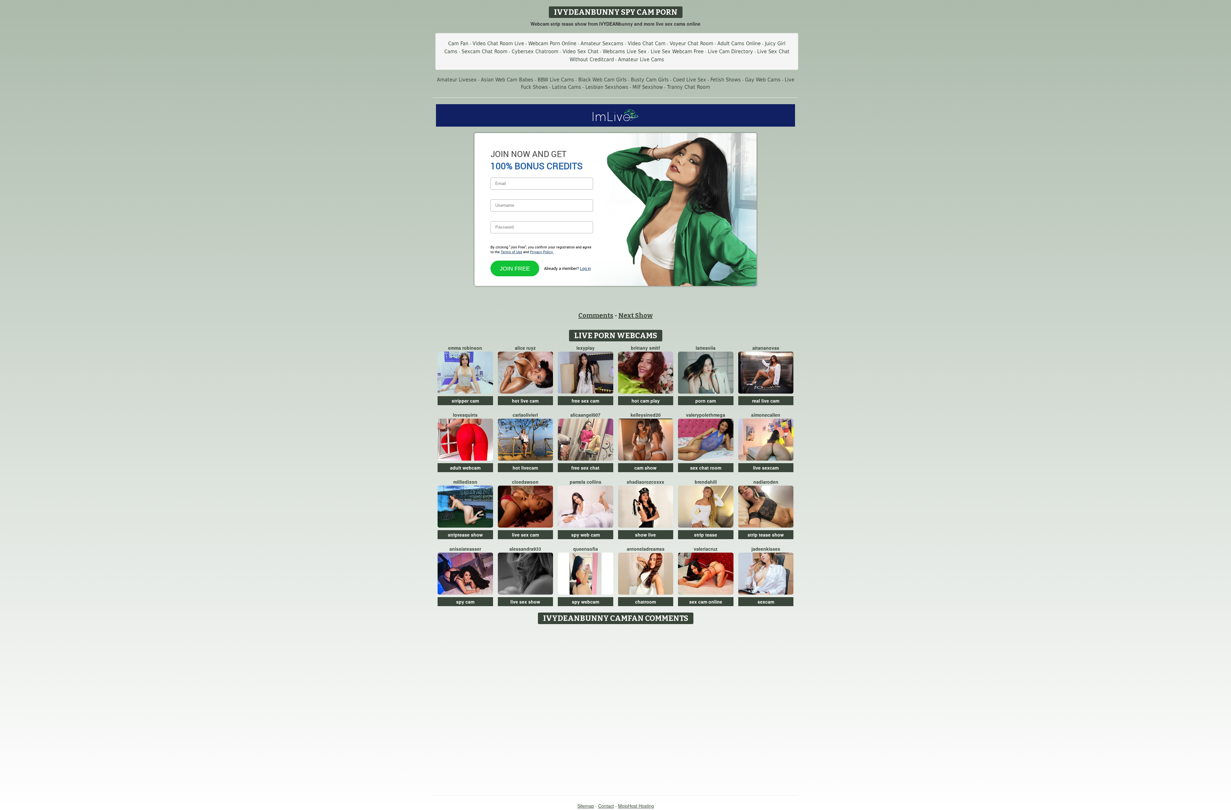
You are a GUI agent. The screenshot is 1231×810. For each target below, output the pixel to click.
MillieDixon (465, 482)
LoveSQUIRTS (465, 415)
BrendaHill (706, 482)
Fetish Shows (725, 80)
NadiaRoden (765, 482)
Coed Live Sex (689, 80)
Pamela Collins (585, 482)
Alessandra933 (525, 549)
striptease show (465, 534)
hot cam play (646, 400)
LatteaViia (706, 348)
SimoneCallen (765, 415)
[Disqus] (615, 707)
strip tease (705, 534)
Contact (606, 806)
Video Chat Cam (647, 43)
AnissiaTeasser (465, 549)
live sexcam (766, 467)
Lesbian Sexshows (606, 87)
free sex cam (585, 400)
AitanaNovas (765, 348)
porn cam (705, 400)
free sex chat (585, 467)
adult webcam (465, 467)
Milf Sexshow (647, 87)
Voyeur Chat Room (691, 43)
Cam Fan (458, 43)
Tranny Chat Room (688, 87)
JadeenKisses (765, 549)
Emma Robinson (465, 348)
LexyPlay (585, 348)
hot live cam (525, 400)
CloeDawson (525, 482)
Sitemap (585, 806)
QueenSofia (585, 549)
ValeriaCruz (705, 549)
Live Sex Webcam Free (677, 51)
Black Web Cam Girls (602, 80)
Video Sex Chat (581, 51)
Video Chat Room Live (498, 43)
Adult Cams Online (739, 43)
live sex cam (525, 534)
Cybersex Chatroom (535, 51)
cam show (645, 467)
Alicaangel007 (585, 415)
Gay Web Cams (763, 80)
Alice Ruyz (525, 348)
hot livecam (525, 467)
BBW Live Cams (556, 80)
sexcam (766, 601)
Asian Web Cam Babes (507, 80)
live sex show (525, 601)
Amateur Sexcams (602, 43)
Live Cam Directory (730, 51)
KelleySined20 (646, 415)
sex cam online (705, 601)
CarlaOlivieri (525, 415)
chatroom (645, 601)
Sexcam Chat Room (484, 51)
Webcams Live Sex (625, 51)
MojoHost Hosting (636, 806)
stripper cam (465, 400)
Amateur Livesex (457, 80)
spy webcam (585, 601)
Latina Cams (566, 87)
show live (645, 534)
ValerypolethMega (705, 415)
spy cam (465, 601)
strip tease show (766, 534)
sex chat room (705, 467)
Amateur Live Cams (641, 59)
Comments (595, 315)
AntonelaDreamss (646, 549)
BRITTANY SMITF (645, 348)
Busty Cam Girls (650, 80)
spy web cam (585, 534)
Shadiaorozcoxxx (645, 482)
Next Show (635, 315)
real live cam (765, 400)
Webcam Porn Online (552, 43)
